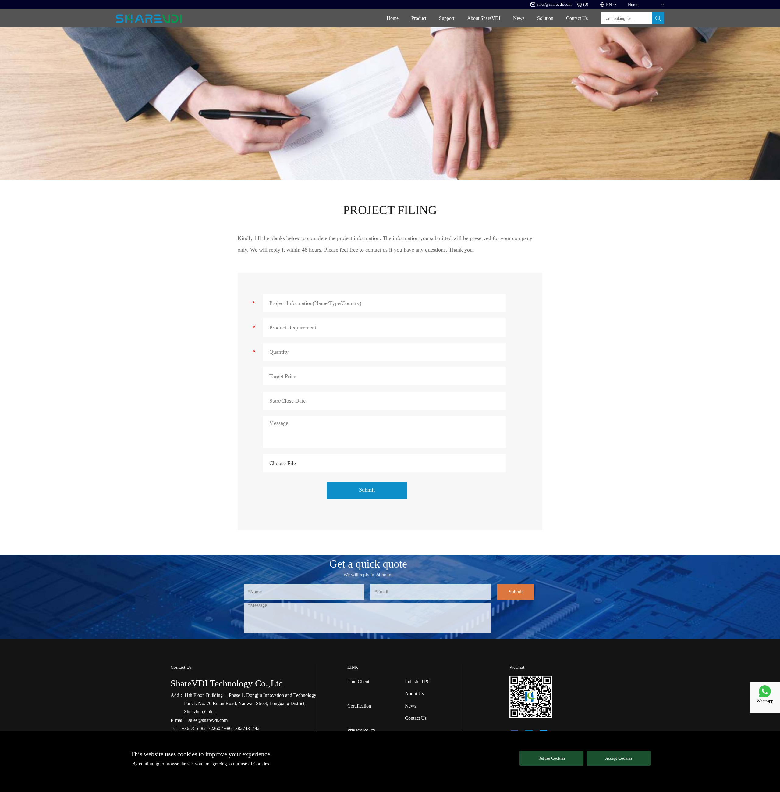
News (518, 18)
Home (393, 18)
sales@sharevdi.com (554, 4)
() (585, 4)
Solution (545, 18)
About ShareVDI (483, 18)
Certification (359, 705)
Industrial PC (417, 681)
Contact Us (577, 18)
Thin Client (358, 681)
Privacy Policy (361, 730)
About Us (414, 693)
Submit (367, 490)
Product (418, 18)
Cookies (261, 763)
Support (446, 18)
